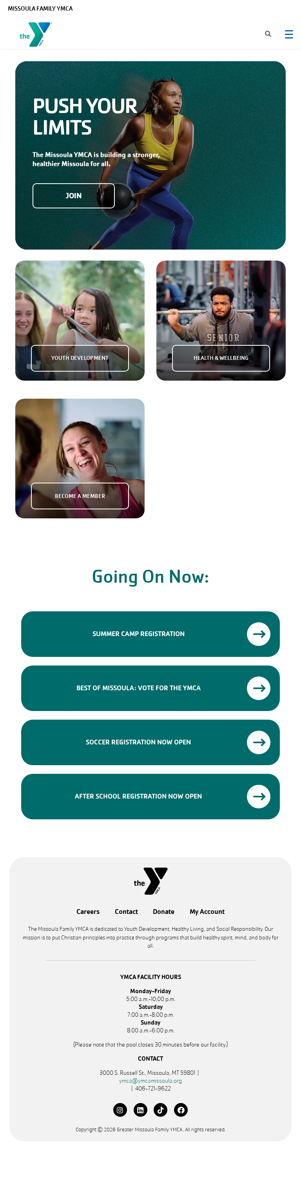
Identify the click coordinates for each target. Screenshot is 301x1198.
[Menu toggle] (289, 34)
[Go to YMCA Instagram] (120, 1110)
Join (74, 195)
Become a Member (80, 496)
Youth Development (80, 357)
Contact (126, 911)
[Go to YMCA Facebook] (181, 1110)
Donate (163, 911)
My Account (207, 911)
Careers (88, 911)
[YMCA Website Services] (38, 36)
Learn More (258, 634)
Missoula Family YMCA (40, 9)
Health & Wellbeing (221, 357)
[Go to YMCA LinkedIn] (140, 1110)
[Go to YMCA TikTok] (160, 1110)
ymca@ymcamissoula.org (150, 1080)
